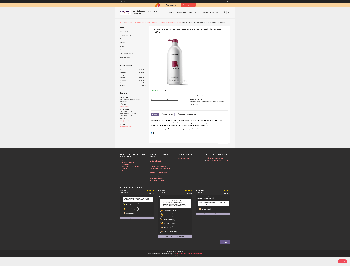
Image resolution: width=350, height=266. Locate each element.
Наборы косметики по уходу (215, 158)
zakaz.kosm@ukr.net (126, 126)
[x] (153, 133)
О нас (190, 12)
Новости (123, 39)
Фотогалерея (124, 31)
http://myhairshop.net (126, 121)
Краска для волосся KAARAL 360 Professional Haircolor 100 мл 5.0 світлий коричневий (173, 201)
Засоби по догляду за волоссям (134, 22)
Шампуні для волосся (151, 22)
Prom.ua (184, 251)
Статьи (122, 42)
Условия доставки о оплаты (130, 166)
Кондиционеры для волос (158, 166)
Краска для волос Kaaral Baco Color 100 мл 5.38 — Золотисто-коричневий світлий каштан (212, 203)
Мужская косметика (184, 158)
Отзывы (123, 50)
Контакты (197, 12)
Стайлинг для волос (156, 178)
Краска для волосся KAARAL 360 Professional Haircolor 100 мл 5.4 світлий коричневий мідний (173, 205)
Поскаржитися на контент (180, 253)
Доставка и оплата (208, 12)
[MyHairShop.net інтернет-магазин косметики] (125, 12)
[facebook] (151, 133)
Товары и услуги (181, 12)
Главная (171, 12)
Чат (344, 261)
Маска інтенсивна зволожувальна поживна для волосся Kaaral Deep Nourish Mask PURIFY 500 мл (136, 199)
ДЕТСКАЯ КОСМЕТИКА (157, 180)
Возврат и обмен (125, 57)
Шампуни (153, 164)
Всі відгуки (225, 242)
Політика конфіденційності (195, 253)
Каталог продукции (128, 162)
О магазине (125, 164)
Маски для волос (155, 176)
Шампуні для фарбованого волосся (170, 22)
